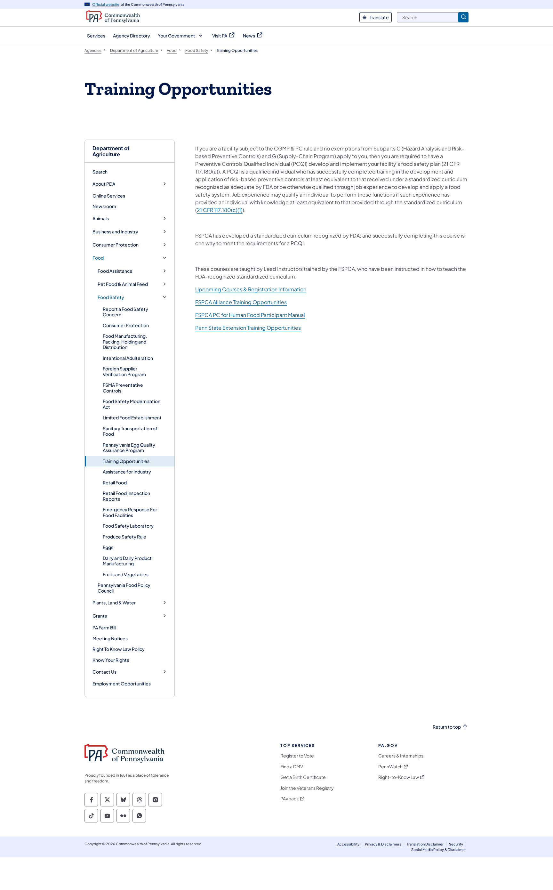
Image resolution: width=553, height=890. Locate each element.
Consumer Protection (115, 244)
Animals (100, 218)
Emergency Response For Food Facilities (130, 512)
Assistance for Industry (127, 471)
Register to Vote (297, 755)
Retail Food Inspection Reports (126, 496)
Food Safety (111, 297)
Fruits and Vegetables (125, 574)
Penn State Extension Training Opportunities (248, 327)
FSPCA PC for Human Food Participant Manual (250, 315)
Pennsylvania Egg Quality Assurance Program (129, 447)
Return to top (447, 727)
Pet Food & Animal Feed (123, 284)
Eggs (108, 547)
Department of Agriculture (111, 151)
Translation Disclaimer (425, 844)
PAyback (289, 798)
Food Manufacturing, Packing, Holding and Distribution (125, 341)
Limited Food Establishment (132, 417)
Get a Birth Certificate (303, 777)
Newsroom (104, 206)
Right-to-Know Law (398, 777)
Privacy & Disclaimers (383, 844)
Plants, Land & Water (114, 602)
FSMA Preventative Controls (123, 387)
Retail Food (115, 482)
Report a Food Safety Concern (125, 312)
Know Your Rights (110, 660)
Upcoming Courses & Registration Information (250, 289)
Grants (99, 616)
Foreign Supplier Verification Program (124, 371)
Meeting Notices (110, 638)
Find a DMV (291, 766)
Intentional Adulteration (128, 358)
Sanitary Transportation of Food (130, 431)
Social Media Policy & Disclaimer (438, 849)
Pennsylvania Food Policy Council (124, 588)
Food (98, 258)
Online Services (108, 195)
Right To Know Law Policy (118, 649)
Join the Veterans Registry (307, 788)
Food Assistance (115, 271)
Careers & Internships (400, 755)
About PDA (103, 184)
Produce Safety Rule (124, 536)
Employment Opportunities (121, 683)
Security (456, 844)
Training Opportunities (126, 461)
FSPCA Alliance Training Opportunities (241, 302)
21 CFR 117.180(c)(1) (220, 209)
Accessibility (348, 844)
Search (100, 171)
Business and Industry (115, 231)
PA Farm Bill (104, 627)
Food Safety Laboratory (128, 526)
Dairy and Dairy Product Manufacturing (127, 561)
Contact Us (104, 672)
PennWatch (390, 766)
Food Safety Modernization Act (131, 404)
